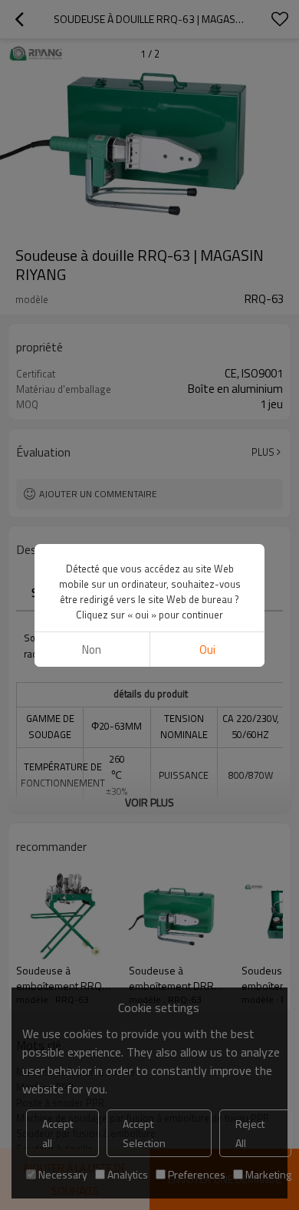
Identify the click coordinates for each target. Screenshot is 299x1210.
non (91, 649)
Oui (207, 649)
